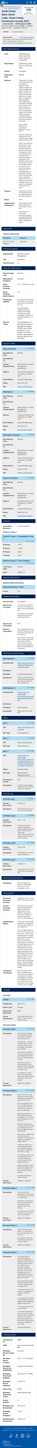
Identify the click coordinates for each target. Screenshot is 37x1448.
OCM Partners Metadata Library (12, 7)
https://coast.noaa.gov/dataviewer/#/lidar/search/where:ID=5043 (25, 665)
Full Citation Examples (27, 37)
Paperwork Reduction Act (28, 1430)
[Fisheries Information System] (11, 1438)
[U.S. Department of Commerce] (28, 1438)
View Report (29, 13)
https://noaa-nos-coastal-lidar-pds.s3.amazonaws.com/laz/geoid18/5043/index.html (25, 696)
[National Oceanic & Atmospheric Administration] (22, 1438)
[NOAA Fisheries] (16, 1438)
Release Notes (23, 1428)
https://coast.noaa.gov (24, 387)
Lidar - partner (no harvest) (11, 8)
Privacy (12, 1430)
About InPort (7, 1428)
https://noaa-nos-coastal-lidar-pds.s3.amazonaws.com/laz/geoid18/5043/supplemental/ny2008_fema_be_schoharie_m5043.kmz (25, 760)
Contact (15, 1428)
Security (17, 1430)
